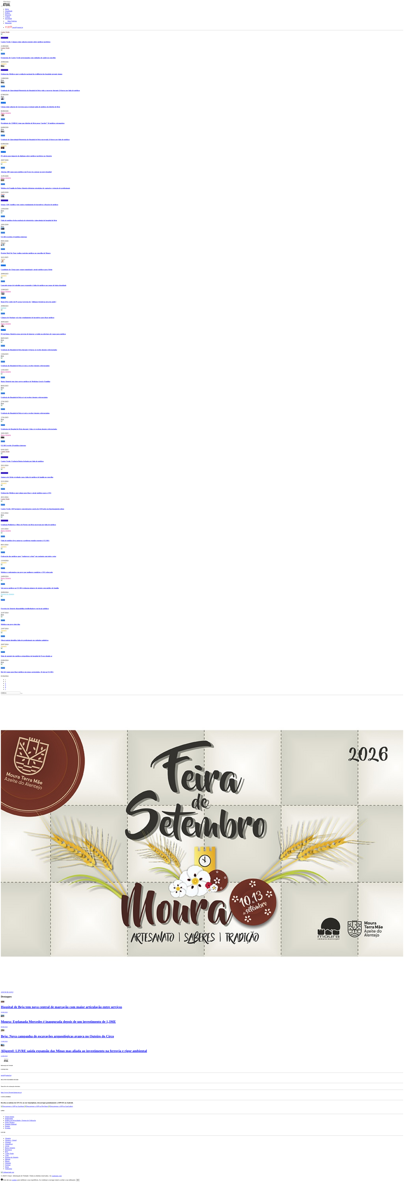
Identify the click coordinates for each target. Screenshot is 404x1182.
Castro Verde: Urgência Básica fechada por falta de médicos (22, 461)
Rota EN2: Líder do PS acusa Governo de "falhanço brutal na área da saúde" (28, 302)
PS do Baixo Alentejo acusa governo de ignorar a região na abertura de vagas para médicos (33, 334)
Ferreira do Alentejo (7, 594)
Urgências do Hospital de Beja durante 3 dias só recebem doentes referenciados (29, 429)
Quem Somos (9, 1117)
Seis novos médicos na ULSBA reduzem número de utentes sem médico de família (30, 588)
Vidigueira (8, 1169)
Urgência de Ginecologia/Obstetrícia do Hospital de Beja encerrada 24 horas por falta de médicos (35, 139)
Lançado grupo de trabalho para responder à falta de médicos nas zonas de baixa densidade (33, 285)
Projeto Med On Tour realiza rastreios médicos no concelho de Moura (25, 253)
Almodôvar (9, 1144)
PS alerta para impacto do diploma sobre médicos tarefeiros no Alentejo (26, 156)
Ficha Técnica (9, 1122)
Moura (3, 243)
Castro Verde (5, 32)
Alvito (3, 259)
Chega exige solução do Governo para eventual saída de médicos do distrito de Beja (30, 107)
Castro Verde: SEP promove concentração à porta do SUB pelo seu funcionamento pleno (32, 509)
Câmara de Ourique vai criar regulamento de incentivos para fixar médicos (27, 317)
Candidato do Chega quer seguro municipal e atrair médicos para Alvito (26, 269)
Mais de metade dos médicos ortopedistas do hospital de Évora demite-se (26, 656)
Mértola (7, 1159)
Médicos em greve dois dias (10, 624)
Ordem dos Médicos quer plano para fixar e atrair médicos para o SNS (26, 493)
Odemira (8, 1163)
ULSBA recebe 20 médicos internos (13, 445)
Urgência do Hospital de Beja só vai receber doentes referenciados (24, 397)
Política (3, 103)
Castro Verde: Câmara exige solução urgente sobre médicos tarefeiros (25, 42)
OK (78, 1180)
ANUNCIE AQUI (7, 992)
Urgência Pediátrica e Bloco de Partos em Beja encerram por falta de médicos (28, 525)
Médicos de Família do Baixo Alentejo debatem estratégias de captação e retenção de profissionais (35, 188)
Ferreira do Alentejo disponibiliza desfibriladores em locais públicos (25, 608)
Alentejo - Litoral (11, 1140)
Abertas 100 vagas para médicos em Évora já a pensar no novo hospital (26, 172)
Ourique (3, 308)
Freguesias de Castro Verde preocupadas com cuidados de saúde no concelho (28, 58)
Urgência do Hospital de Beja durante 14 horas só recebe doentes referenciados (29, 350)
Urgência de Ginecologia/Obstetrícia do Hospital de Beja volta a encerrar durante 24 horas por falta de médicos (40, 90)
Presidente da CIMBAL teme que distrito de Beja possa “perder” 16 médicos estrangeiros (32, 123)
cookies (14, 1180)
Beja (2, 80)
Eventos (7, 1128)
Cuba (7, 1155)
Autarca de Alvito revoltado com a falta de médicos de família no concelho (27, 477)
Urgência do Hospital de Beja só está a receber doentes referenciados (25, 366)
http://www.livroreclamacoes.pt (11, 1092)
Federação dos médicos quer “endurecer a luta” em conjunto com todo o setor (28, 556)
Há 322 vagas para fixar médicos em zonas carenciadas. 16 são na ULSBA (27, 672)
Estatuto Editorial (11, 1124)
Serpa (3, 194)
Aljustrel (8, 1142)
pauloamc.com (57, 1176)
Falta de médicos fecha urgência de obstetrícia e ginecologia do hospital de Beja (29, 220)
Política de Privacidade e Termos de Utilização (20, 1120)
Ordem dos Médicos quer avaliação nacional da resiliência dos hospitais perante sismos (31, 74)
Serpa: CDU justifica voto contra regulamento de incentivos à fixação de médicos (29, 205)
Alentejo (4, 64)
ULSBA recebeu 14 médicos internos (14, 237)
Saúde (3, 54)
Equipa (7, 1126)
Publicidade (9, 1118)
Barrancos (8, 1150)
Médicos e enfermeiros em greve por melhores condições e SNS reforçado (27, 572)
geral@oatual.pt (17, 27)
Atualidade (4, 38)
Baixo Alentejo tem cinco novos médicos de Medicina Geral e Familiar (25, 381)
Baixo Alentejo (6, 113)
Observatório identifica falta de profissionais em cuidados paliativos (25, 640)
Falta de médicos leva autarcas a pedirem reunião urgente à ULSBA (25, 540)
